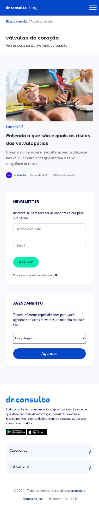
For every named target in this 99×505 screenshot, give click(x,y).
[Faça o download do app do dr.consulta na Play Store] (16, 432)
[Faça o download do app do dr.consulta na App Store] (37, 432)
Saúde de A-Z (14, 126)
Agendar (49, 354)
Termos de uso (33, 499)
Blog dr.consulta (17, 21)
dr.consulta (20, 175)
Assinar (26, 262)
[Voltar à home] (28, 399)
